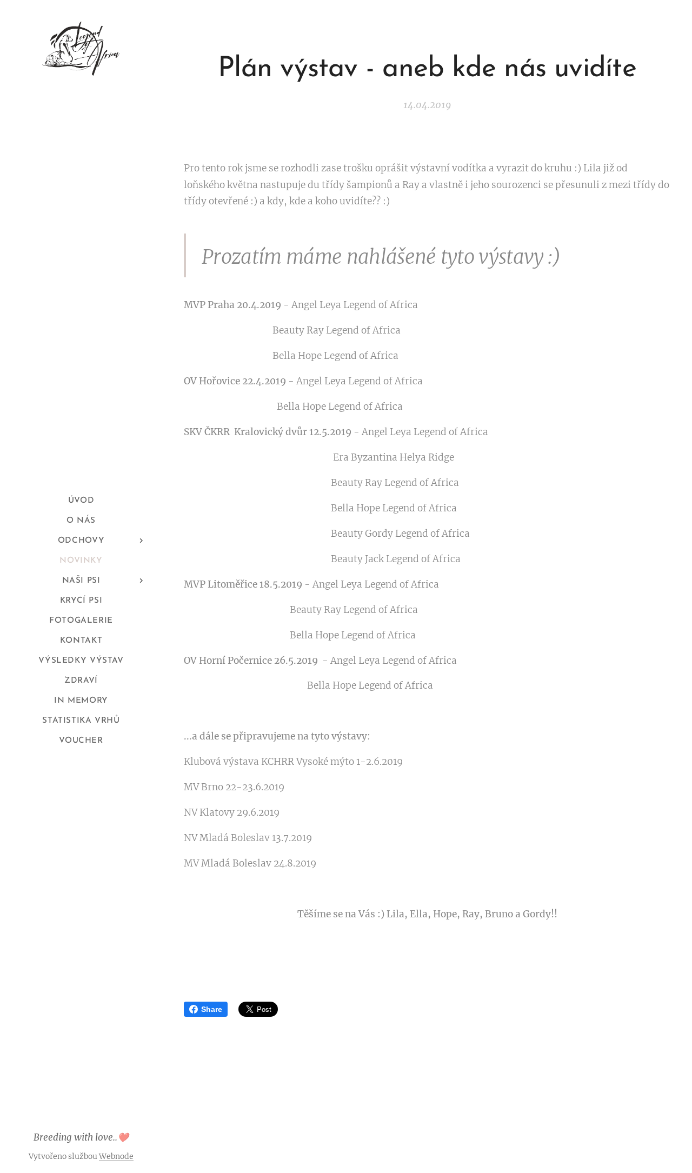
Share (211, 1009)
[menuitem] (81, 501)
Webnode (116, 1156)
